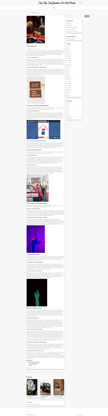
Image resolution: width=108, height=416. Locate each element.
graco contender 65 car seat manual (72, 31)
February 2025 (69, 79)
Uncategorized (69, 116)
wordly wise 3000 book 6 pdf (34, 363)
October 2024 (69, 87)
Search (67, 15)
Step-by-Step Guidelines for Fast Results (56, 3)
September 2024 (69, 89)
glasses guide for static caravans (71, 29)
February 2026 (69, 54)
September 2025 (69, 64)
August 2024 (68, 91)
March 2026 (68, 52)
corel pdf (30, 365)
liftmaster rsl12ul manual (58, 396)
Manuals (68, 110)
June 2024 (68, 95)
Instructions (68, 108)
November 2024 (69, 85)
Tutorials (68, 114)
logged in (32, 404)
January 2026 (68, 56)
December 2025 (69, 58)
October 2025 (69, 62)
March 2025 (68, 77)
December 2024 (69, 83)
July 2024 (68, 93)
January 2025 (68, 81)
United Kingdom (69, 118)
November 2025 (69, 60)
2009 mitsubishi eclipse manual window (72, 27)
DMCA (54, 8)
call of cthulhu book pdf (33, 364)
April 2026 (68, 50)
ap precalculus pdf (30, 396)
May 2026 (68, 48)
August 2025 (68, 66)
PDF (27, 44)
